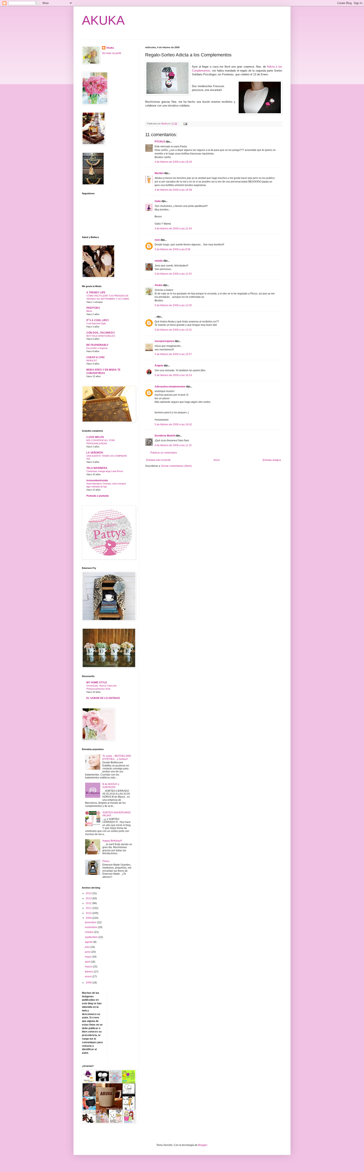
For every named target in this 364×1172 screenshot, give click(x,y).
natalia (159, 260)
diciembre (91, 922)
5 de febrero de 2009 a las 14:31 (173, 329)
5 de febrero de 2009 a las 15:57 (173, 354)
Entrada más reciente (158, 460)
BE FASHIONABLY (97, 344)
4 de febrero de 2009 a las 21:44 (173, 228)
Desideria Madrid (165, 435)
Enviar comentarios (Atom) (176, 465)
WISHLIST (91, 360)
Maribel (159, 173)
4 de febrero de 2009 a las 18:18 (173, 161)
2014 (89, 893)
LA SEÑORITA (94, 452)
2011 (89, 908)
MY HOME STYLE (96, 682)
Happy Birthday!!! (112, 840)
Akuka (158, 285)
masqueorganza (164, 341)
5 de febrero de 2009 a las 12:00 (173, 305)
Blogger (202, 1145)
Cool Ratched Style (96, 323)
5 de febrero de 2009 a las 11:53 (173, 273)
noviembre (91, 927)
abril (88, 961)
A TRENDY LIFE (95, 292)
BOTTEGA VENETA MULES (100, 336)
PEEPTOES (93, 307)
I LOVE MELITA (95, 437)
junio (88, 951)
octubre (89, 932)
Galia (158, 201)
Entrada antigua (272, 460)
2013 (89, 898)
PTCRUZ (160, 141)
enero (88, 976)
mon (157, 239)
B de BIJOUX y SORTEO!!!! (110, 786)
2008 (89, 982)
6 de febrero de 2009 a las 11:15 (173, 445)
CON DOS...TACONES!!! (100, 332)
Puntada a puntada (97, 495)
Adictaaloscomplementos (170, 386)
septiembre (91, 937)
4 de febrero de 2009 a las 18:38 (173, 189)
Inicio (217, 460)
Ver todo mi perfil (111, 53)
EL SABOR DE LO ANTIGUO (103, 698)
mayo (88, 956)
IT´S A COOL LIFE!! (97, 320)
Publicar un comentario (163, 452)
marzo (89, 966)
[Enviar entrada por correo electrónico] (185, 123)
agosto (89, 942)
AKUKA (103, 20)
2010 (89, 913)
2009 (89, 918)
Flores (106, 861)
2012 (89, 903)
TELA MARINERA (96, 468)
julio (87, 947)
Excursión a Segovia (96, 348)
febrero (89, 971)
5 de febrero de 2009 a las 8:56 (172, 249)
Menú (89, 311)
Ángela (159, 365)
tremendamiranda (97, 480)
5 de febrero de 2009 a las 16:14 (173, 375)
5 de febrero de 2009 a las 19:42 (173, 424)
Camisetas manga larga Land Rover (104, 471)
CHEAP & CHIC (95, 357)
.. (155, 316)
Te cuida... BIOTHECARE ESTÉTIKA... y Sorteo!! (116, 757)
